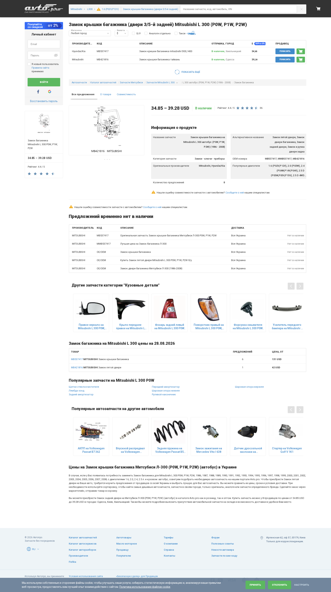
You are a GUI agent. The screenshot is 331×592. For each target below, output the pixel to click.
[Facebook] (38, 91)
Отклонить (279, 585)
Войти (44, 82)
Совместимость (126, 94)
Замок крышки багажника (100, 359)
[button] (108, 33)
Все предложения (83, 94)
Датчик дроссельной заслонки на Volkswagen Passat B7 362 (248, 450)
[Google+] (49, 91)
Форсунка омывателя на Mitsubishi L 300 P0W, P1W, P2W (248, 326)
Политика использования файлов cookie (144, 586)
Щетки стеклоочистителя (84, 386)
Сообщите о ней (234, 192)
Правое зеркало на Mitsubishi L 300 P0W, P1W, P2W (91, 326)
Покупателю (123, 555)
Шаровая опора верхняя (249, 386)
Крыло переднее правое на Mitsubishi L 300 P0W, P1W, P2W (130, 326)
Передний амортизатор (166, 386)
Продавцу (122, 549)
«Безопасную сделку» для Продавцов (137, 576)
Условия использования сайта (86, 576)
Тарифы (168, 537)
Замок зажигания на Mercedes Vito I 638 (208, 450)
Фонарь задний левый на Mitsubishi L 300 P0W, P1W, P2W (169, 326)
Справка (169, 549)
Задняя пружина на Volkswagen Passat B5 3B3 (169, 450)
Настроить (301, 585)
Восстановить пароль (44, 101)
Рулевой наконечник (164, 394)
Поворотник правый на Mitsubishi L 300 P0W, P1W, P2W (209, 326)
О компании (171, 543)
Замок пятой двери (96, 367)
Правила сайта (40, 67)
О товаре (105, 94)
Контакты (169, 555)
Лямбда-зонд (76, 390)
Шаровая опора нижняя (166, 390)
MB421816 (102, 59)
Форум (215, 537)
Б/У (139, 33)
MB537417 (102, 51)
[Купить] (301, 51)
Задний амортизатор (81, 394)
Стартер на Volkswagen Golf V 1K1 (287, 450)
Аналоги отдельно (160, 33)
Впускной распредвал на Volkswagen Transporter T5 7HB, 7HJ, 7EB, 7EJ (130, 450)
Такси (182, 33)
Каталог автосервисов (83, 543)
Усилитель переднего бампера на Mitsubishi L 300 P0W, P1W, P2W (287, 326)
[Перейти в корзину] (318, 8)
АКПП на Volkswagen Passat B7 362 (91, 450)
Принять (255, 585)
